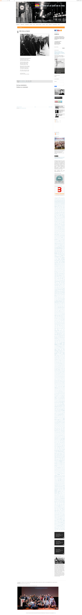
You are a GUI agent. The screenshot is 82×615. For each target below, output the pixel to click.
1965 (61, 203)
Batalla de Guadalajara (58, 247)
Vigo (61, 526)
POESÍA (47, 24)
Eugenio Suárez (60, 313)
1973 (61, 204)
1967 (64, 203)
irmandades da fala (59, 355)
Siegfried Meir (61, 506)
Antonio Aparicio (56, 232)
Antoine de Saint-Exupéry (62, 229)
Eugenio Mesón (56, 313)
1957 (61, 202)
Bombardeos (63, 257)
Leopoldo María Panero (60, 408)
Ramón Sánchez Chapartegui (57, 487)
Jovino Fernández (59, 389)
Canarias (61, 262)
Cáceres (60, 260)
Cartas (57, 272)
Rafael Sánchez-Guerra (62, 482)
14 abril (59, 197)
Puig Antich (59, 478)
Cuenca (58, 291)
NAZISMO (43, 24)
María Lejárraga (60, 435)
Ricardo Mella (56, 495)
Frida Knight (55, 331)
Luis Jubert (59, 416)
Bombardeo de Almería (56, 254)
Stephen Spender (59, 509)
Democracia (63, 292)
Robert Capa (61, 496)
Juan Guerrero (60, 395)
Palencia (61, 464)
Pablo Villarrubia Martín (60, 463)
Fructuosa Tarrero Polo (59, 331)
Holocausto (55, 350)
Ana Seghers (60, 222)
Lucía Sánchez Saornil (60, 414)
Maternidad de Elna (61, 444)
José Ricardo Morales (62, 384)
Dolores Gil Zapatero (62, 296)
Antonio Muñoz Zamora (62, 234)
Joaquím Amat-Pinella (61, 364)
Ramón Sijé (62, 487)
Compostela (63, 284)
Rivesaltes (59, 496)
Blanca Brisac (58, 253)
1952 (56, 202)
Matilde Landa (63, 445)
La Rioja (60, 404)
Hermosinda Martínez (62, 348)
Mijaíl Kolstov (61, 452)
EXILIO (34, 24)
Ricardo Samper (59, 495)
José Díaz (59, 373)
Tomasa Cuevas (60, 516)
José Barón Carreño (59, 371)
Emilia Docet (61, 305)
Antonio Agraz (63, 231)
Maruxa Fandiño (60, 443)
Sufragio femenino (56, 510)
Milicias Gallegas (58, 453)
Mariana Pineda (56, 439)
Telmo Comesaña (59, 511)
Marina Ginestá (61, 440)
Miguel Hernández (60, 451)
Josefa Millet (55, 386)
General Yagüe (56, 338)
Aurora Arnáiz (60, 242)
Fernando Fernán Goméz (59, 321)
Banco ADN (63, 244)
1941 (62, 201)
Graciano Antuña (63, 341)
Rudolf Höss (63, 501)
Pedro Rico (59, 469)
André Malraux (56, 224)
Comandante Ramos (56, 283)
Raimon (58, 483)
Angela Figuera (59, 227)
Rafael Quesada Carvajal (57, 482)
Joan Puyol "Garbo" (56, 364)
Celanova (61, 276)
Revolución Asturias (57, 492)
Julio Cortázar (59, 402)
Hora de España (59, 350)
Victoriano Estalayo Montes (57, 526)
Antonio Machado (56, 234)
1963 (58, 203)
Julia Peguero (57, 400)
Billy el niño (63, 252)
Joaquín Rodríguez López (57, 366)
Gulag (55, 345)
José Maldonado (58, 379)
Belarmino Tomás (63, 250)
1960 (54, 203)
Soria (61, 508)
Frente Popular (60, 330)
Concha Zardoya (60, 286)
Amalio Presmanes (63, 219)
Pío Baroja (61, 473)
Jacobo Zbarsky (56, 358)
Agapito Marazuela (56, 208)
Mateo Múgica (57, 444)
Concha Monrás (56, 286)
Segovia (57, 505)
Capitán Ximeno (63, 263)
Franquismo (56, 330)
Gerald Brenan (56, 339)
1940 (61, 201)
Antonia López (55, 231)
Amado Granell (59, 218)
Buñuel (62, 259)
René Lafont (63, 490)
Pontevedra (55, 475)
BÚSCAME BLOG (55, 24)
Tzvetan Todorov (56, 518)
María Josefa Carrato (56, 435)
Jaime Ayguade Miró (61, 358)
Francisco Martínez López (57, 328)
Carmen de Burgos (63, 268)
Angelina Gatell (61, 228)
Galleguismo (60, 334)
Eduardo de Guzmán (58, 300)
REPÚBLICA (18, 24)
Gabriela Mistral (58, 333)
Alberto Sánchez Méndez (60, 211)
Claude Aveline (61, 281)
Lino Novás (62, 411)
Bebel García (59, 250)
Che (64, 279)
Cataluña (60, 275)
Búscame (55, 260)
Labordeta (62, 404)
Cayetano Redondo (56, 276)
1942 (64, 201)
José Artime (55, 371)
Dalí (54, 292)
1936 (55, 201)
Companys (61, 284)
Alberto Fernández (58, 210)
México (64, 449)
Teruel (55, 514)
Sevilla (59, 506)
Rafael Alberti (59, 480)
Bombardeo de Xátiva (59, 257)
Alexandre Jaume (61, 213)
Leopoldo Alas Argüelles (62, 407)
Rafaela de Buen (56, 483)
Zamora (59, 529)
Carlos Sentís (63, 266)
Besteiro (59, 252)
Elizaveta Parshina (61, 304)
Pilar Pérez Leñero (58, 473)
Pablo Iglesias (55, 463)
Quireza (59, 479)
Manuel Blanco (56, 422)
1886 (56, 198)
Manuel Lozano (61, 424)
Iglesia (56, 352)
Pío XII (63, 473)
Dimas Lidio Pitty (59, 294)
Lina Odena (59, 411)
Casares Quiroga (58, 273)
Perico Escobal (56, 471)
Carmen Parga (58, 271)
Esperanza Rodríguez (58, 312)
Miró (64, 453)
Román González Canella (58, 498)
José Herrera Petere (60, 376)
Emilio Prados (59, 307)
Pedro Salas (62, 469)
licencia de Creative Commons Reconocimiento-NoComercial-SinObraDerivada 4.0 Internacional (59, 158)
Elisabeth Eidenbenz (56, 304)
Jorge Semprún (56, 368)
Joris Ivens (59, 368)
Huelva (55, 351)
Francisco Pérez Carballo (59, 329)
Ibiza (54, 352)
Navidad (64, 456)
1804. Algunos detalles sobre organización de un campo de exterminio (62, 107)
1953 (57, 202)
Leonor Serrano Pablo (56, 407)
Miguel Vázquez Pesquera (57, 452)
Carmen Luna (61, 270)
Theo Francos (60, 514)
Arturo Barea (55, 239)
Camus (59, 262)
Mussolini (60, 455)
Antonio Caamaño (61, 232)
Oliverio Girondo (57, 461)
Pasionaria (55, 465)
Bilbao (60, 252)
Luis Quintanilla (62, 417)
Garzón (64, 334)
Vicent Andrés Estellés (62, 521)
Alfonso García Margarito (58, 214)
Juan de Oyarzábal (58, 392)
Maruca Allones (57, 442)
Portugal (60, 475)
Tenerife (62, 511)
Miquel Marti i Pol (62, 453)
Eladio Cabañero (59, 302)
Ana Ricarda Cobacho (56, 222)
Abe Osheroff (63, 206)
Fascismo (62, 315)
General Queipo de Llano (62, 337)
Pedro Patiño (61, 468)
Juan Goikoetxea (57, 394)
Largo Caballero (60, 405)
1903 (59, 198)
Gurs (56, 345)
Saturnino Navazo (60, 504)
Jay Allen (60, 360)
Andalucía (60, 223)
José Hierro (63, 376)
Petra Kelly (59, 471)
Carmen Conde (59, 268)
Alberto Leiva (61, 210)
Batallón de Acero (58, 249)
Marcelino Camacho (58, 429)
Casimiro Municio (63, 274)
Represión (55, 491)
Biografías (55, 253)
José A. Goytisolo (58, 369)
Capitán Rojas (59, 263)
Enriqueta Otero (60, 310)
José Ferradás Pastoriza (57, 374)
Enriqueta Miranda (56, 310)
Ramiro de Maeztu (61, 483)
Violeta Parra (63, 526)
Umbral (58, 518)
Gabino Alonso (57, 133)
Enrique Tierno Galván (58, 309)
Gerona (61, 339)
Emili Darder (58, 305)
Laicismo (64, 404)
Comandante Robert (61, 283)
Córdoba (64, 288)
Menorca (64, 448)
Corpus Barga (55, 289)
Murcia (58, 455)
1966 (62, 203)
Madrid (64, 418)
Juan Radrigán (58, 397)
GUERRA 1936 (22, 24)
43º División (62, 205)
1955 (59, 202)
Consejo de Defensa (58, 287)
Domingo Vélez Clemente (62, 297)
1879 (64, 197)
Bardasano (64, 245)
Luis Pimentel (59, 417)
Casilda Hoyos (59, 274)
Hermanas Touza (58, 348)
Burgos (64, 259)
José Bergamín (63, 371)
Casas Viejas (61, 273)
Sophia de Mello (58, 508)
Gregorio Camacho (58, 342)
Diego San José (56, 294)
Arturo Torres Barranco (62, 240)
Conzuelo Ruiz (57, 288)
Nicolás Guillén (61, 458)
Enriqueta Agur (63, 309)
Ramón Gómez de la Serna (60, 485)
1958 (63, 202)
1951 (54, 202)
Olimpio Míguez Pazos (61, 460)
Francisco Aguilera (56, 325)
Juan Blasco (63, 390)
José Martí (56, 382)
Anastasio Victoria (56, 223)
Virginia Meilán (63, 527)
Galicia (58, 334)
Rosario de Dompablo (58, 500)
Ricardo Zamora (56, 496)
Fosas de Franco (63, 323)
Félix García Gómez (59, 317)
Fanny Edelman (58, 315)
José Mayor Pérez (59, 382)
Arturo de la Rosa (59, 239)
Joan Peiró (63, 363)
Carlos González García (56, 265)
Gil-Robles (64, 339)
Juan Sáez (58, 398)
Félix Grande (55, 318)
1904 (60, 198)
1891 (57, 198)
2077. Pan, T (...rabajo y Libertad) (61, 115)
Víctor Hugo (57, 525)
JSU (54, 390)
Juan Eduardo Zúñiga (62, 392)
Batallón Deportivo (63, 249)
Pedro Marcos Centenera (57, 468)
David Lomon (60, 292)
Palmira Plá (63, 464)
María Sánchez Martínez (60, 437)
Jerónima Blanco (57, 361)
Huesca (57, 351)
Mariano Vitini (55, 440)
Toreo (64, 516)
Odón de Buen (57, 460)
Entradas (56, 120)
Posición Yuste (63, 475)
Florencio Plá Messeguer (58, 323)
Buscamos (58, 260)
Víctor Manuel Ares (63, 525)
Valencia (61, 519)
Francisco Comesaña (59, 326)
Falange (55, 315)
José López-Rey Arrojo (61, 377)
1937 (56, 201)
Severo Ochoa (56, 506)
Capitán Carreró (56, 263)
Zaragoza (62, 529)
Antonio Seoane (56, 236)
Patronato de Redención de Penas (61, 465)
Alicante (55, 216)
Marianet (59, 439)
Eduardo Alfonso (59, 299)
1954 (58, 202)
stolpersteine (63, 509)
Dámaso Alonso (57, 292)
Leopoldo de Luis (56, 408)
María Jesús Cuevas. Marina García (61, 434)
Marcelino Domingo (63, 429)
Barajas (55, 245)
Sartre (57, 504)
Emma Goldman (63, 307)
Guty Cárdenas (63, 345)
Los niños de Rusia (58, 413)
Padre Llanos (59, 464)
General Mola (59, 336)
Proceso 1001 (58, 477)
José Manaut (62, 379)
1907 (63, 198)
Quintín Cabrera (56, 479)
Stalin (64, 508)
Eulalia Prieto (63, 313)
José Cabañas (63, 372)
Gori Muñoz (59, 341)
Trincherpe (64, 517)
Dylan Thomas (55, 299)
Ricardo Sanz (63, 495)
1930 (56, 200)
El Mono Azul (56, 302)
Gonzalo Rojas (56, 341)
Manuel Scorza (56, 427)
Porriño (58, 475)
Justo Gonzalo (57, 403)
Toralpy (62, 516)
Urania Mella (63, 518)
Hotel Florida (63, 350)
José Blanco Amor (56, 372)
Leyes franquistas (61, 409)
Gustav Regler (60, 345)
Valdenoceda (58, 519)
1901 (58, 198)
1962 (57, 203)
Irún (61, 355)
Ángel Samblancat (63, 226)
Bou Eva (60, 258)
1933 (61, 200)
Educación (55, 301)
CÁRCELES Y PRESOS (38, 24)
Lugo (63, 414)
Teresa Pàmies (58, 513)
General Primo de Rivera (56, 337)
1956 (60, 202)
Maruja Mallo (61, 442)
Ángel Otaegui (55, 226)
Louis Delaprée (61, 413)
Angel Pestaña (59, 226)
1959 (64, 202)
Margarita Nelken (63, 430)
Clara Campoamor (58, 281)
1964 (60, 203)
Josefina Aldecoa (60, 386)
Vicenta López (56, 522)
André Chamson (63, 223)
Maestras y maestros (56, 419)
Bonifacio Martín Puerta (56, 258)
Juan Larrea (63, 395)
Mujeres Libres (56, 455)
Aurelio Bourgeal (63, 241)
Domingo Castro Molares (56, 297)
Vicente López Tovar (56, 523)
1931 (58, 200)
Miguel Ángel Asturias (56, 450)
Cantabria (64, 262)
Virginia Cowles (59, 527)
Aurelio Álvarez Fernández (58, 241)
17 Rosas (61, 197)
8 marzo (58, 206)
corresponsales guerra (60, 289)
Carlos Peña (63, 265)
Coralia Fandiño (60, 288)
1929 (54, 200)
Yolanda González (56, 529)
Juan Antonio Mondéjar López (59, 390)
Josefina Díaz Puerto (59, 387)
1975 (64, 204)
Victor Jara (59, 525)
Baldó (61, 244)
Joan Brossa (57, 363)
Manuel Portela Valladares (59, 426)
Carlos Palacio (60, 265)
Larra (62, 405)
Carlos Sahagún (56, 266)
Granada (55, 342)
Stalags (62, 508)
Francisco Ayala (60, 325)
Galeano (55, 334)
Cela (59, 276)
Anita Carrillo (57, 229)
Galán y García (63, 333)
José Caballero (60, 372)
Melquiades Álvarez (61, 448)
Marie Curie (58, 440)
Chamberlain (55, 279)
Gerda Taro (59, 339)
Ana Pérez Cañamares (62, 221)
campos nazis (56, 262)
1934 (62, 200)
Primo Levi (55, 477)
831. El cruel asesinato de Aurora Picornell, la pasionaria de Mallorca (62, 111)
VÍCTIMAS (31, 24)
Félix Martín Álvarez (60, 318)
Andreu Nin (62, 224)
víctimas (62, 524)
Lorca (64, 412)
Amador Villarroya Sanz (57, 219)
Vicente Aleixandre (60, 522)
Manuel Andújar (63, 421)
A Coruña (60, 206)
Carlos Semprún (60, 266)
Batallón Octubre (56, 250)
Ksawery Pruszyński (62, 403)
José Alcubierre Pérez (62, 369)
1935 (64, 200)
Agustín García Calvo (59, 209)
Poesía (58, 474)
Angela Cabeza (56, 227)
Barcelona (61, 245)
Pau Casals (55, 466)
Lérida (64, 408)
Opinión (61, 461)
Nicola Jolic (58, 458)
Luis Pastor (62, 416)
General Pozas (63, 336)
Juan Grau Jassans (56, 395)
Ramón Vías (59, 488)
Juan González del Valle (62, 394)
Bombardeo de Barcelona (62, 254)
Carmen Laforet (58, 270)
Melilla (57, 448)
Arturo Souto (57, 240)
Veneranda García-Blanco (57, 521)
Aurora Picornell (63, 242)
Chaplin (58, 279)
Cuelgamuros (55, 291)
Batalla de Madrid (59, 248)
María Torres (57, 134)
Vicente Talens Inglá (59, 524)
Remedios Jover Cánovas (59, 490)
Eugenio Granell (63, 312)
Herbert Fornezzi (56, 347)
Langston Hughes (56, 405)
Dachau (64, 291)
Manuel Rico (63, 426)
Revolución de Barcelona (57, 493)
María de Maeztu (61, 432)
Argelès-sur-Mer (58, 237)
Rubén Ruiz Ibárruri (60, 501)
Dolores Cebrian (58, 296)
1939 (60, 201)
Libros (63, 410)
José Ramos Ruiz (58, 384)
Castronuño (57, 275)
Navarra (61, 456)
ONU (59, 461)
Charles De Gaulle (61, 279)
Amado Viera (63, 218)
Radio (60, 479)
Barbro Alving (57, 245)
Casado (55, 273)
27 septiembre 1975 (59, 205)
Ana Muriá (59, 221)
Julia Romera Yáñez (61, 400)
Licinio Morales (56, 411)
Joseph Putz (55, 389)
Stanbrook (55, 509)
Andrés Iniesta (59, 224)
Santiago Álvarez (59, 503)
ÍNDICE (59, 24)
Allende (64, 216)
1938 (58, 201)
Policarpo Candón (63, 474)
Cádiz (62, 260)
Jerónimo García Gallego (62, 361)
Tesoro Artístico (57, 514)
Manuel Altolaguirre (59, 421)
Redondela (55, 490)
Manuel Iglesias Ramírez (57, 424)
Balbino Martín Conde (58, 244)
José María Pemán (58, 381)
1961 (56, 203)
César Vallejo (61, 278)
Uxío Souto (55, 519)
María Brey (55, 432)
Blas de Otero (62, 253)
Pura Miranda (63, 478)
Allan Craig (61, 216)
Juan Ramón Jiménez (62, 397)
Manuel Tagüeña (61, 427)
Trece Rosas (60, 517)
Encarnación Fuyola (56, 308)
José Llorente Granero (56, 377)
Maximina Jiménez (61, 447)
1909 (64, 198)
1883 (54, 198)
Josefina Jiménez (63, 387)
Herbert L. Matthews (60, 347)
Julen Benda (62, 399)
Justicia (62, 402)
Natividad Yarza (58, 456)
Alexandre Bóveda (56, 213)
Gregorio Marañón (63, 342)
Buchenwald (55, 259)
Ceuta (64, 278)
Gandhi (62, 334)
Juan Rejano (55, 398)
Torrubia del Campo (56, 517)
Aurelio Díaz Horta (56, 242)
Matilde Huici (60, 445)
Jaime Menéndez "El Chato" (60, 359)
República (59, 491)
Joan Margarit (60, 363)
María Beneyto (63, 431)
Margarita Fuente (59, 430)
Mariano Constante (62, 439)
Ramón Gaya (55, 485)
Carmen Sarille (61, 271)
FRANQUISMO (27, 24)
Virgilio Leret (55, 527)
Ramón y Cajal (62, 488)
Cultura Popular (61, 291)
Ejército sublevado (59, 301)
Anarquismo (63, 222)
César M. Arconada (56, 278)
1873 (63, 197)
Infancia (55, 355)
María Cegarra (58, 432)
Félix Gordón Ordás (63, 317)
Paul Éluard (59, 466)
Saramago (55, 504)
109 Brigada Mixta (56, 197)
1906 (61, 198)
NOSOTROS (50, 24)
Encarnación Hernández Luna (62, 308)
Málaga (64, 419)
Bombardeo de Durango (57, 255)
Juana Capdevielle (61, 398)
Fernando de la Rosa (59, 320)
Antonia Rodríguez (60, 231)
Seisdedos (59, 505)
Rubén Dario (57, 501)
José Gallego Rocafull (62, 374)
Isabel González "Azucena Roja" (59, 356)
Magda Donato (61, 419)
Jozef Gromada (63, 389)
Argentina (62, 237)
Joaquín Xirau (61, 366)
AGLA (59, 208)
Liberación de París (60, 410)
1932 (59, 200)
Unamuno (61, 518)
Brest (61, 258)
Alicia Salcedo (58, 216)
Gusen (57, 345)
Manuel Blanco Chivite (60, 422)
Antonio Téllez (59, 236)
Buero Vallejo (59, 259)
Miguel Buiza (61, 450)
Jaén (58, 358)
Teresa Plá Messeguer (62, 513)
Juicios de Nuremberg (58, 399)
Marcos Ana (55, 430)
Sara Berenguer (63, 503)
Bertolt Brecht (56, 252)
